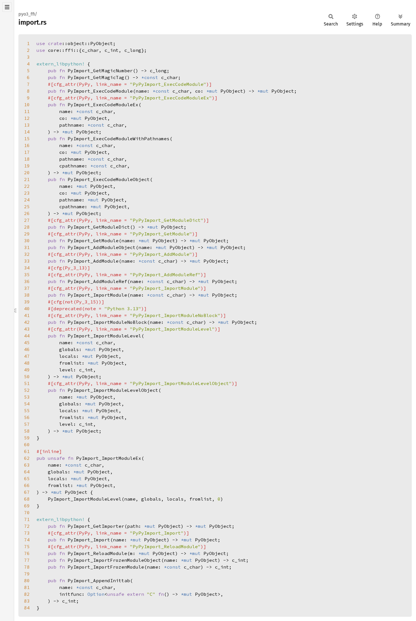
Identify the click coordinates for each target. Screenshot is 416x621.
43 (27, 329)
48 (27, 363)
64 (27, 472)
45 (27, 342)
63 (27, 465)
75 (27, 546)
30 (27, 240)
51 (27, 383)
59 (27, 438)
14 (27, 132)
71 (27, 519)
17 (27, 152)
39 (27, 302)
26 (27, 213)
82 (27, 594)
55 (27, 410)
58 (27, 431)
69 (27, 506)
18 (27, 159)
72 (27, 526)
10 (27, 104)
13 (27, 125)
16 (27, 145)
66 (27, 485)
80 (27, 580)
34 (27, 268)
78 (27, 567)
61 (27, 451)
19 (27, 166)
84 (27, 608)
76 (27, 553)
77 (27, 560)
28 (27, 227)
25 (27, 206)
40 (27, 308)
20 (27, 172)
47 (27, 356)
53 (27, 397)
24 (27, 200)
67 (27, 492)
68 (27, 499)
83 (27, 601)
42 (27, 322)
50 (27, 376)
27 (27, 220)
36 (27, 281)
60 (27, 444)
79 (27, 574)
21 (27, 179)
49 (27, 370)
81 (27, 587)
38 (27, 295)
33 (27, 261)
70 (27, 512)
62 (27, 458)
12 (27, 118)
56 (27, 417)
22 (27, 186)
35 (27, 274)
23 (27, 193)
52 (27, 390)
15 (27, 138)
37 (27, 288)
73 (27, 533)
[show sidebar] (7, 7)
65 (27, 478)
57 (27, 424)
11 (27, 111)
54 (27, 404)
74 (27, 540)
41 (27, 315)
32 (27, 254)
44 (27, 336)
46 (27, 349)
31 (27, 247)
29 (27, 234)
